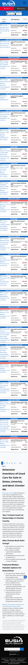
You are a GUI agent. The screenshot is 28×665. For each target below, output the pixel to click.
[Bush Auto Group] (8, 3)
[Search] (22, 649)
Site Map (6, 660)
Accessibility (12, 659)
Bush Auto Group (7, 493)
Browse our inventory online (10, 604)
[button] (25, 577)
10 (20, 463)
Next (4, 466)
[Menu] (24, 3)
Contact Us (4, 659)
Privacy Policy (22, 659)
